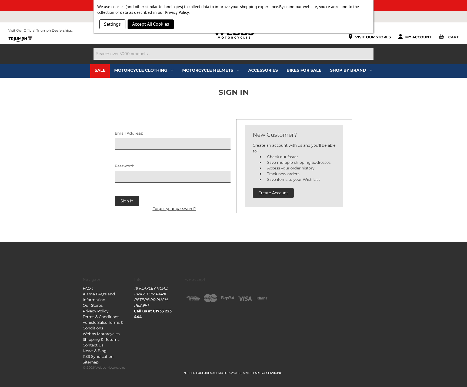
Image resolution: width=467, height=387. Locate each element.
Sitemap (91, 362)
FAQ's (88, 288)
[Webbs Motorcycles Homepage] (233, 33)
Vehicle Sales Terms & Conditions (103, 325)
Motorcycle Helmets (208, 70)
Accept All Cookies (150, 24)
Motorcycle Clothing (141, 70)
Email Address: (129, 133)
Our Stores (93, 305)
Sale (100, 70)
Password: (124, 166)
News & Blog (94, 350)
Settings (112, 24)
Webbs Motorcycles (101, 333)
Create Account (273, 193)
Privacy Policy (95, 311)
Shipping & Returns (101, 339)
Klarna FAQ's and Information (99, 297)
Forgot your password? (174, 208)
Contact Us (93, 345)
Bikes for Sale (303, 70)
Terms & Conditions (101, 316)
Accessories (263, 70)
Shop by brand (348, 70)
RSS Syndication (98, 356)
